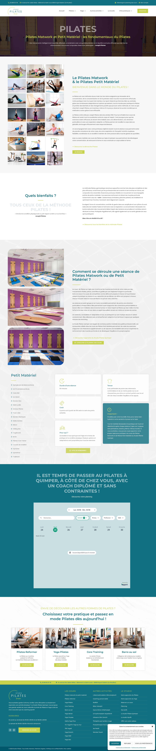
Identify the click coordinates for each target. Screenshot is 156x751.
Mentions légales (40, 748)
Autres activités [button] (96, 11)
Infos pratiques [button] (124, 11)
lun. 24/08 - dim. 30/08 (81, 510)
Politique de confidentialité (123, 747)
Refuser (127, 743)
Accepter (115, 743)
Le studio (111, 11)
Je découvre (27, 665)
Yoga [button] (82, 11)
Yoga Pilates (61, 652)
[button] (152, 726)
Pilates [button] (71, 11)
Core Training (95, 652)
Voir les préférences (143, 743)
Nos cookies (67, 748)
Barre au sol (129, 652)
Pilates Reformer (27, 652)
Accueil (61, 11)
